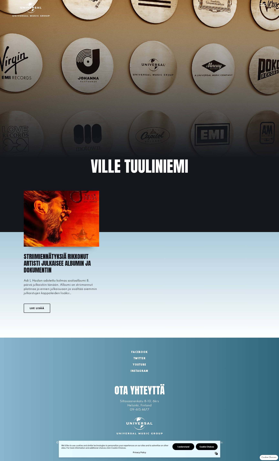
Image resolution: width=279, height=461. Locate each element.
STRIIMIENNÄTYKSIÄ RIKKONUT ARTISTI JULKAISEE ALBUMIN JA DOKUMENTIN (57, 263)
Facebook (139, 352)
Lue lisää (37, 308)
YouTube (139, 365)
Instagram (139, 371)
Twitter (140, 358)
